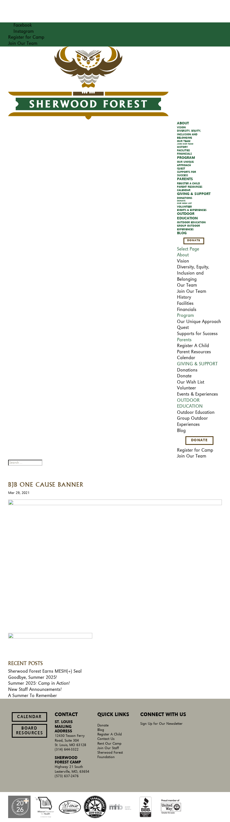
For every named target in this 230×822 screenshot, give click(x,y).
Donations (184, 198)
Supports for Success (197, 333)
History (182, 147)
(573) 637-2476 (67, 776)
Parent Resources (189, 186)
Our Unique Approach (199, 321)
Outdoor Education (191, 222)
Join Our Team (22, 43)
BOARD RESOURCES (29, 730)
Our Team (183, 141)
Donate (181, 201)
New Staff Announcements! (35, 689)
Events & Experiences (191, 210)
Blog (182, 233)
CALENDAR (29, 717)
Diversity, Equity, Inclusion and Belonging (189, 134)
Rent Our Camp (109, 744)
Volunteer (184, 206)
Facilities (183, 150)
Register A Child (188, 183)
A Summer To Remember (32, 695)
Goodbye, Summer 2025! (32, 677)
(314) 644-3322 (67, 749)
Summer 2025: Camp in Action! (39, 683)
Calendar (183, 190)
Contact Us (105, 739)
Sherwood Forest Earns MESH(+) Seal (45, 671)
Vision (181, 127)
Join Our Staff (108, 748)
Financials (184, 153)
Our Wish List (184, 203)
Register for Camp (26, 37)
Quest (181, 168)
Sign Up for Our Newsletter (161, 724)
